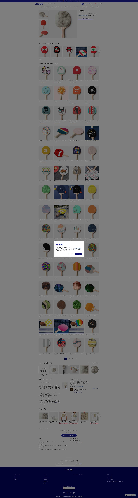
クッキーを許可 (78, 253)
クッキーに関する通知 (77, 248)
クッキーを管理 (70, 253)
